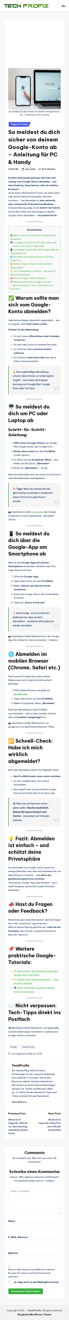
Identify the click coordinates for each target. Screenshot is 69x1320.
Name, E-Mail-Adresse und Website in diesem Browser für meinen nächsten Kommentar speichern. (31, 1273)
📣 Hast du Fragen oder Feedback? (28, 278)
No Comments (48, 169)
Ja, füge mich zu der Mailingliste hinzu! (36, 1282)
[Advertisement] (34, 45)
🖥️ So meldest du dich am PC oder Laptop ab (33, 242)
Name (12, 1220)
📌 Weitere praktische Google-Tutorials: (31, 282)
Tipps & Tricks (19, 124)
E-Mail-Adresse (18, 1237)
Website (13, 1253)
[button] (19, 1102)
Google (13, 1047)
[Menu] (63, 6)
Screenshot (37, 512)
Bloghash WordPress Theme (34, 1314)
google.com (20, 694)
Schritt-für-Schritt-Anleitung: (28, 246)
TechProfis (20, 1065)
